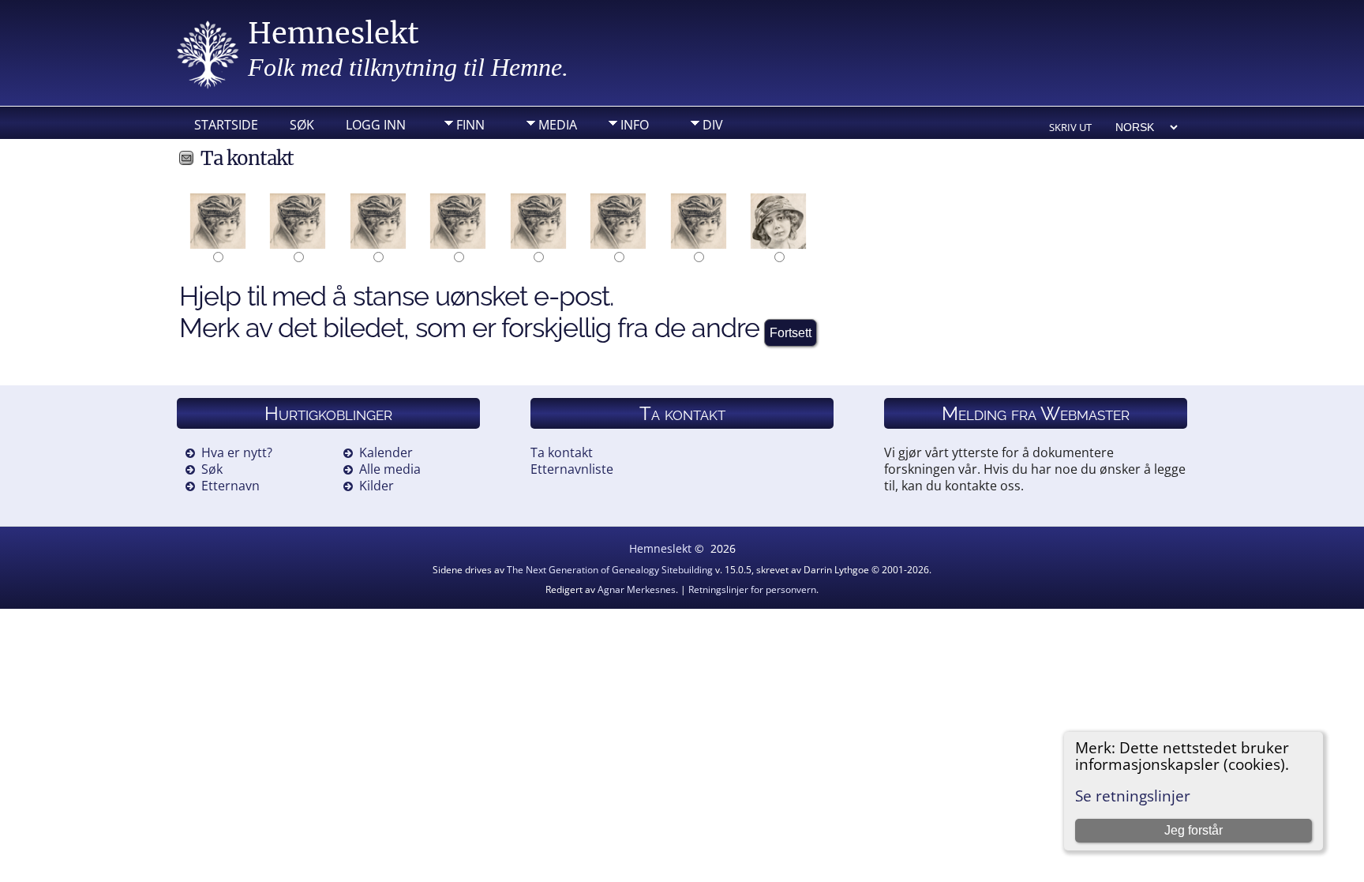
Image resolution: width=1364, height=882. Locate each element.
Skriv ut (1070, 127)
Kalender (386, 452)
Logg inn (376, 124)
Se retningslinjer (1132, 795)
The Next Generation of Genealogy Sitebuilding (610, 569)
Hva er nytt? (236, 452)
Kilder (376, 485)
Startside (226, 124)
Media (557, 124)
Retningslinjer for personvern (752, 589)
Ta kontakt (561, 452)
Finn (470, 124)
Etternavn (230, 485)
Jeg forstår (1193, 830)
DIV (713, 124)
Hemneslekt (333, 33)
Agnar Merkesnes (637, 589)
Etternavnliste (571, 469)
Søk (302, 124)
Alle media (390, 469)
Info (634, 124)
